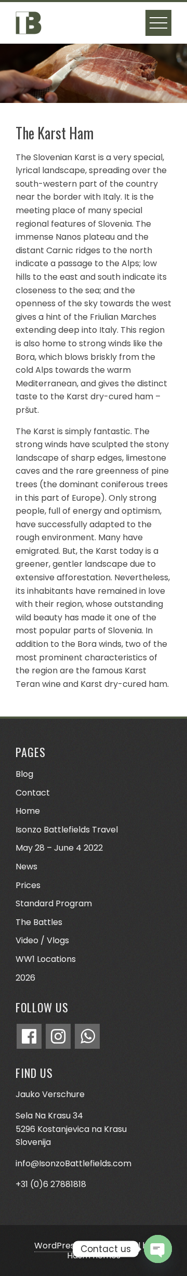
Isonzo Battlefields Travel (67, 830)
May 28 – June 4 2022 (59, 848)
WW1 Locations (46, 959)
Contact (33, 793)
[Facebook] (29, 1036)
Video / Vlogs (42, 940)
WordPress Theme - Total (87, 1246)
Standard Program (54, 903)
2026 (25, 978)
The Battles (39, 922)
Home (28, 811)
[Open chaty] (158, 1249)
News (26, 867)
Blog (24, 774)
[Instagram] (58, 1036)
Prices (28, 885)
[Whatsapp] (87, 1036)
